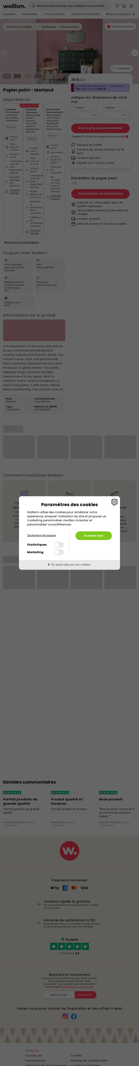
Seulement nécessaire (41, 535)
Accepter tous (93, 535)
